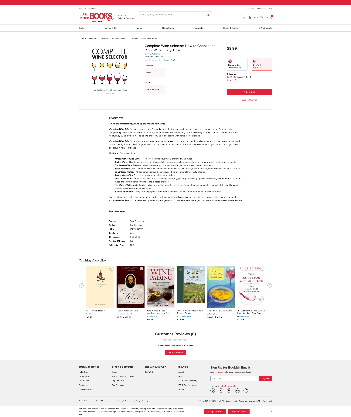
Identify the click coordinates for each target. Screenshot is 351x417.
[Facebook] (221, 390)
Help (270, 8)
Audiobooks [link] (266, 28)
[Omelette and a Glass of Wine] (221, 287)
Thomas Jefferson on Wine (128, 311)
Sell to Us (82, 8)
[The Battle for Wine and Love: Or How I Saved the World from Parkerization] (251, 287)
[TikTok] (246, 390)
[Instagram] (212, 390)
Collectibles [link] (168, 28)
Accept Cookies (215, 411)
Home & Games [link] (230, 28)
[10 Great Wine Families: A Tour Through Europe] (191, 287)
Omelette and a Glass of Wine (219, 311)
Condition (149, 65)
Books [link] (81, 28)
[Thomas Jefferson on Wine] (131, 287)
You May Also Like (92, 260)
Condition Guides (86, 389)
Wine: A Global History (95, 311)
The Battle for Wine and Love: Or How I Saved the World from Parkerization (251, 312)
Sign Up (266, 378)
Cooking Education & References (143, 38)
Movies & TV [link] (110, 28)
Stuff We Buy (150, 372)
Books (81, 38)
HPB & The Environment (188, 385)
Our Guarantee (118, 385)
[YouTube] (237, 390)
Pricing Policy (123, 401)
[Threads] (229, 390)
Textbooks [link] (198, 28)
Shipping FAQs (118, 381)
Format (148, 82)
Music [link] (139, 28)
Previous (81, 285)
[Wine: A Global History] (100, 287)
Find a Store (84, 381)
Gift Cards (250, 8)
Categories (92, 38)
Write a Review (175, 352)
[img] (153, 60)
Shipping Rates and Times (123, 376)
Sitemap (145, 401)
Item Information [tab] (117, 211)
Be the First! (169, 60)
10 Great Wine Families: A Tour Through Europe (190, 312)
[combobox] (175, 15)
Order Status (84, 376)
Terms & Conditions (86, 401)
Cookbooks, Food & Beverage (112, 38)
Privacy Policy (135, 401)
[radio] (237, 64)
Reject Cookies (239, 411)
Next (270, 285)
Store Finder (261, 8)
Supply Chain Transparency (106, 401)
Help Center (84, 372)
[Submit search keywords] (209, 14)
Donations (92, 8)
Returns (115, 372)
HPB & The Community (187, 381)
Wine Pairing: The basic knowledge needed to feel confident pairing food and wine (160, 312)
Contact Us (83, 385)
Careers (181, 389)
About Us (182, 372)
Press (180, 376)
